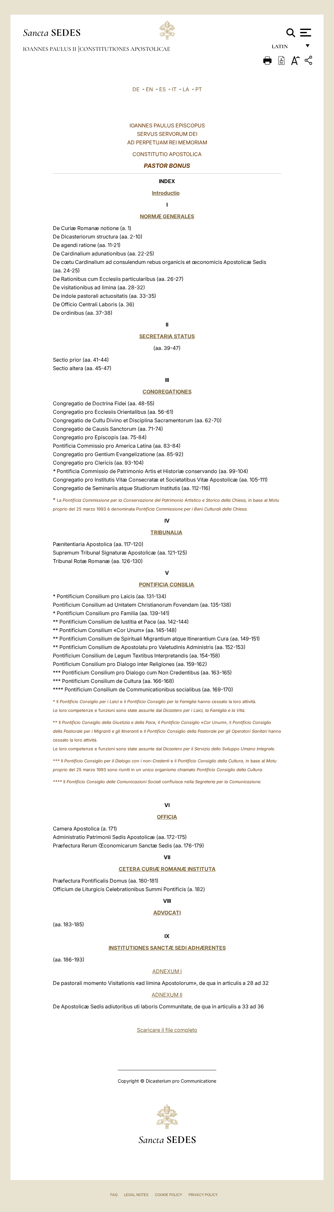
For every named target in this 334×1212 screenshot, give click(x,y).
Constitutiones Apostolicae (125, 48)
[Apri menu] (304, 32)
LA (186, 89)
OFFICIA (167, 817)
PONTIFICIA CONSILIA (167, 584)
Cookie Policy (168, 1194)
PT (198, 89)
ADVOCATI (167, 912)
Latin (286, 48)
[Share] (309, 61)
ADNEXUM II (167, 994)
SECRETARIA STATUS (167, 336)
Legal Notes (136, 1194)
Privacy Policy (203, 1194)
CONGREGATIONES (167, 391)
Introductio (166, 193)
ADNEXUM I (167, 971)
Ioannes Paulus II (50, 48)
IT (174, 89)
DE (136, 89)
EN (149, 89)
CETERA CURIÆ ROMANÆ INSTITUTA (167, 869)
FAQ (113, 1194)
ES (162, 89)
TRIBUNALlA (166, 532)
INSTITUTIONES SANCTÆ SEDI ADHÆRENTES (167, 948)
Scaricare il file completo (167, 1030)
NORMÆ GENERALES (167, 216)
